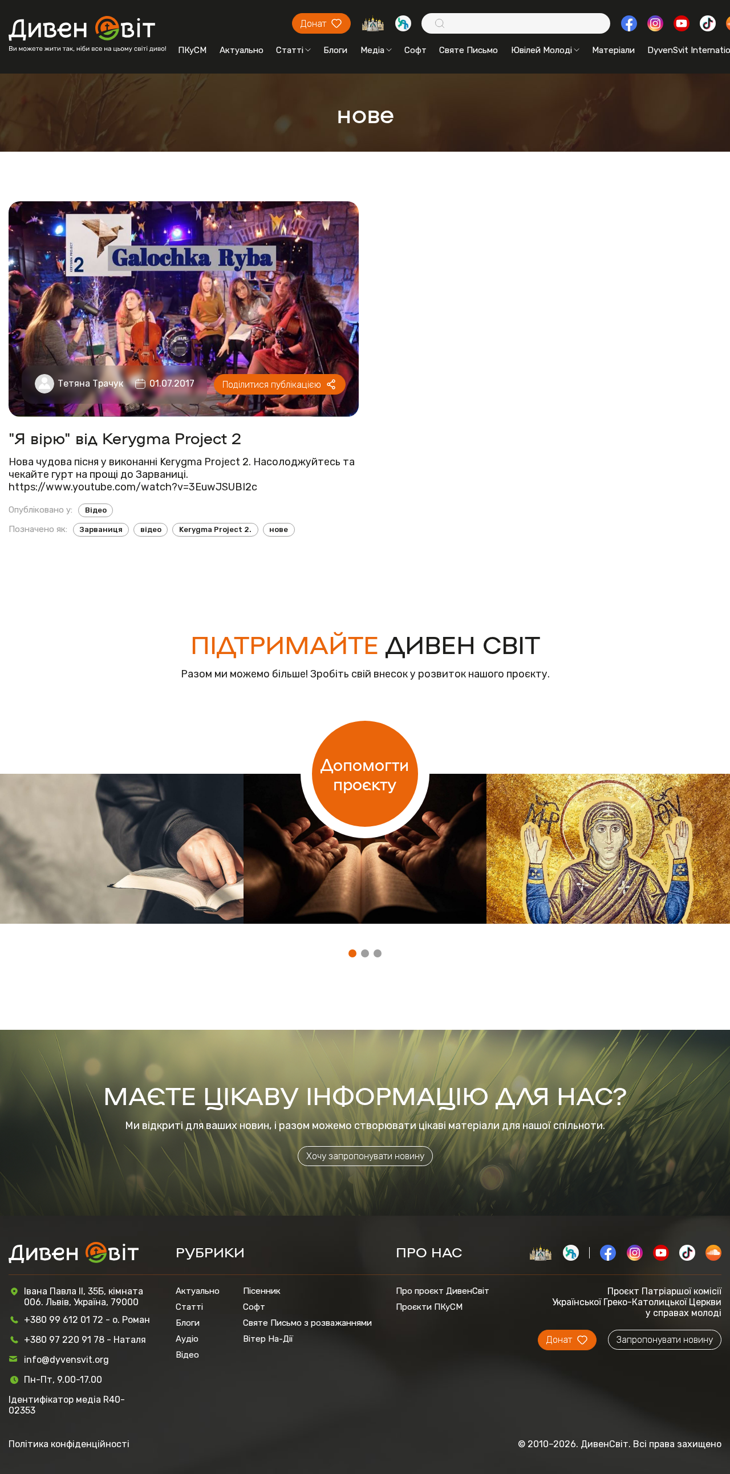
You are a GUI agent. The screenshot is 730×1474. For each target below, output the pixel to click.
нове (278, 529)
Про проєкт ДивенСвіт (442, 1291)
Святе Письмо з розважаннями (307, 1323)
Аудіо (187, 1339)
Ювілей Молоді (541, 50)
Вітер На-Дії (268, 1339)
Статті (289, 50)
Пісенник (262, 1291)
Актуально (241, 50)
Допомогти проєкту (365, 773)
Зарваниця (101, 529)
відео (150, 529)
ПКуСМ (192, 50)
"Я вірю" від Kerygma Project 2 (125, 437)
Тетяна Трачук (90, 383)
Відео (96, 510)
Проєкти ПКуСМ (429, 1307)
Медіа (372, 50)
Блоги (335, 50)
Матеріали (613, 50)
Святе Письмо (468, 50)
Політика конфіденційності (69, 1444)
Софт (415, 50)
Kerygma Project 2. (215, 529)
